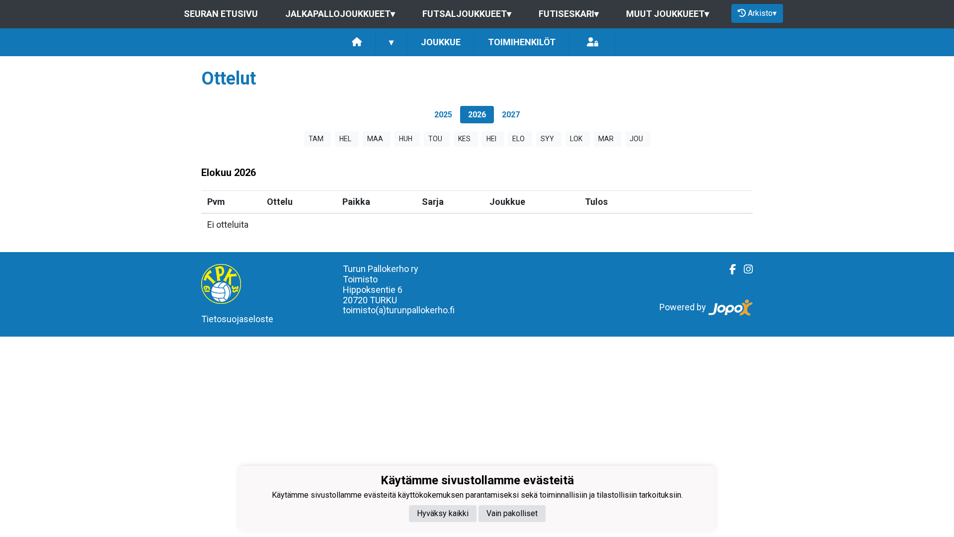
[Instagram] (744, 269)
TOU (435, 139)
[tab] (443, 114)
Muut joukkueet (667, 13)
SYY (547, 139)
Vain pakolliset (512, 513)
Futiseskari (569, 13)
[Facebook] (728, 269)
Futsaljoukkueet (466, 13)
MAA (375, 139)
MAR (606, 139)
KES (464, 139)
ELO (518, 139)
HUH (405, 139)
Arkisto (762, 13)
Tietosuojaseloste (237, 319)
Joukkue (441, 42)
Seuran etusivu (221, 13)
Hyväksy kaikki (443, 513)
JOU (636, 139)
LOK (576, 139)
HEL (345, 139)
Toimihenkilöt (522, 42)
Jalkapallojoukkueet (340, 13)
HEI (491, 139)
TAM (316, 139)
